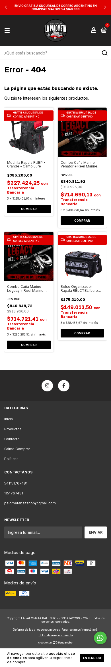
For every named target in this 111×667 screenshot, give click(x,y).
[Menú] (8, 30)
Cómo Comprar (17, 449)
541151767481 (15, 483)
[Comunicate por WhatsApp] (100, 638)
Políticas (11, 459)
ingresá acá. (89, 629)
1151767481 (13, 493)
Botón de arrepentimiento (56, 635)
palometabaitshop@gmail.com (30, 503)
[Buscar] (104, 53)
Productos (13, 429)
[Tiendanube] (55, 643)
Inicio (8, 419)
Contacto (12, 439)
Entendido (92, 658)
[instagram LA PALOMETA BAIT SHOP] (47, 385)
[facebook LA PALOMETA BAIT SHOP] (63, 385)
